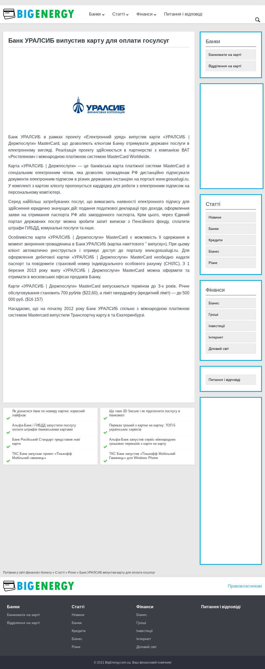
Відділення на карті (225, 66)
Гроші (213, 314)
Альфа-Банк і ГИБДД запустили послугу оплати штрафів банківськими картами (44, 427)
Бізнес (214, 251)
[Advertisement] (98, 64)
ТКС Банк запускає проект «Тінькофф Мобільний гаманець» (42, 456)
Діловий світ (219, 349)
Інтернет (216, 337)
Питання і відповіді (183, 14)
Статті (118, 14)
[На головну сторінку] (39, 21)
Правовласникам (245, 586)
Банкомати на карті (225, 54)
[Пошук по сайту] (257, 20)
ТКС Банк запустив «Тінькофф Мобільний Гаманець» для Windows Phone (142, 456)
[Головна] (39, 593)
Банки (95, 14)
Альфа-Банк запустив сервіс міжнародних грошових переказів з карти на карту (142, 442)
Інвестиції (217, 326)
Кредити (216, 240)
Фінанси (144, 14)
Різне (213, 263)
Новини (215, 217)
